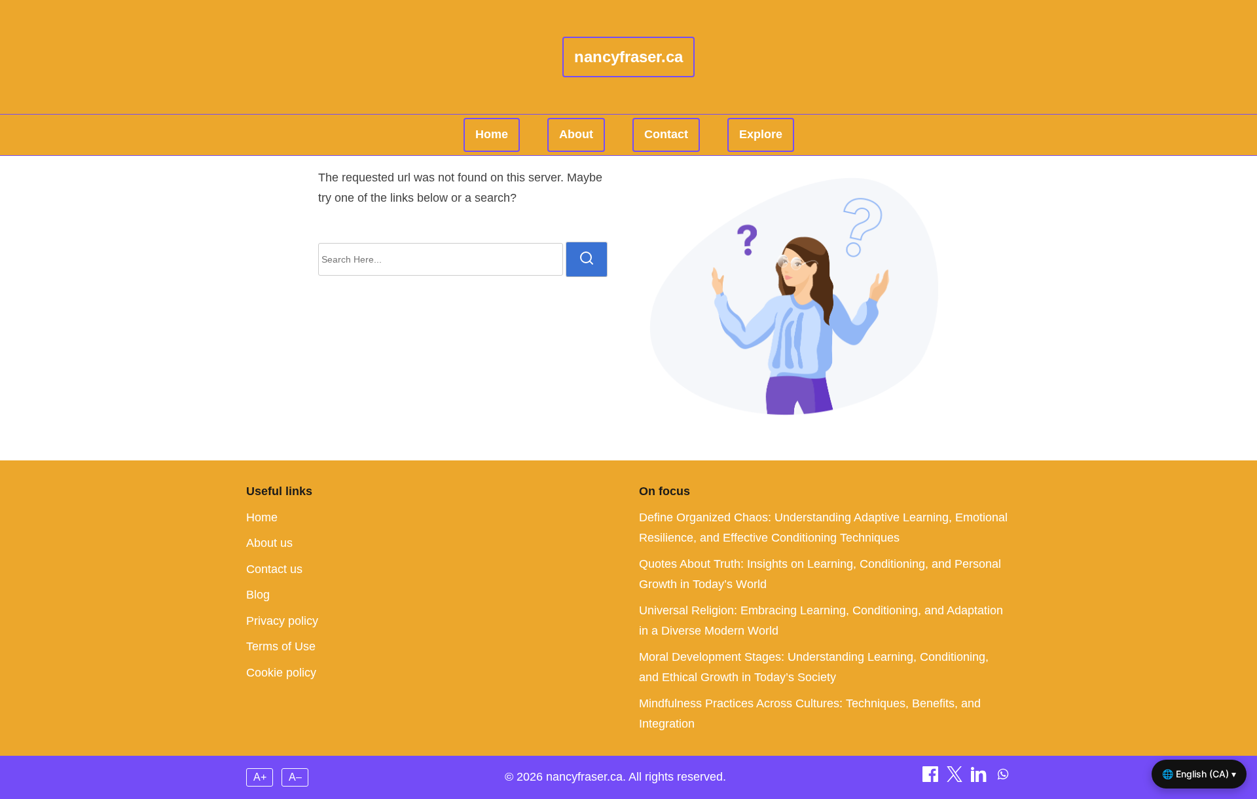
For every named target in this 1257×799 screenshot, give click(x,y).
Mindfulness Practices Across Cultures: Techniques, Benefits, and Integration (810, 714)
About (576, 134)
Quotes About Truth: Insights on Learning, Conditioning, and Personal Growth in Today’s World (820, 574)
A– (295, 777)
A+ (259, 777)
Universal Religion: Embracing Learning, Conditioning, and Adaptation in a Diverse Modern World (821, 621)
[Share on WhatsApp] (1003, 778)
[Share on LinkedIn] (980, 778)
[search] (587, 259)
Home (491, 134)
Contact (666, 134)
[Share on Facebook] (931, 778)
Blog (258, 594)
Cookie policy (281, 672)
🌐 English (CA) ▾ (1199, 773)
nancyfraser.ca (628, 56)
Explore (760, 134)
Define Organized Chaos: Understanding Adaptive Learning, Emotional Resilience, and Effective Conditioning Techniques (823, 528)
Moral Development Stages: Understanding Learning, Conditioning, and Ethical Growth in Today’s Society (814, 667)
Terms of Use (281, 646)
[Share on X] (956, 778)
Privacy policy (282, 620)
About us (269, 542)
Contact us (274, 569)
